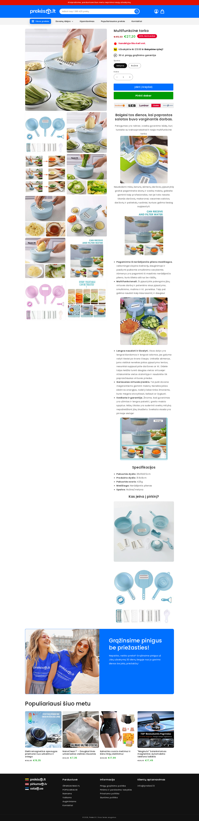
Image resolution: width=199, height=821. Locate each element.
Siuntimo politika (109, 797)
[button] (40, 21)
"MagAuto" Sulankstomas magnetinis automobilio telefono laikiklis (152, 754)
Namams (67, 793)
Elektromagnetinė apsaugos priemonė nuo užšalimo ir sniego (41, 754)
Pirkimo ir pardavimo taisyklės (116, 789)
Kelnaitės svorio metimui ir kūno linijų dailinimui (115, 752)
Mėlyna (120, 65)
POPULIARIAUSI (70, 789)
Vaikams (67, 797)
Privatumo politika (109, 793)
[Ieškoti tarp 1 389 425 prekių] (136, 11)
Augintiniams (69, 801)
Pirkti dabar (144, 95)
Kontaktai (68, 805)
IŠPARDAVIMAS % (71, 786)
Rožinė (134, 65)
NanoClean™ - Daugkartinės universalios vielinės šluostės (79, 752)
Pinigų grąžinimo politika (113, 786)
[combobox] (99, 11)
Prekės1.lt (92, 817)
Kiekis (116, 71)
